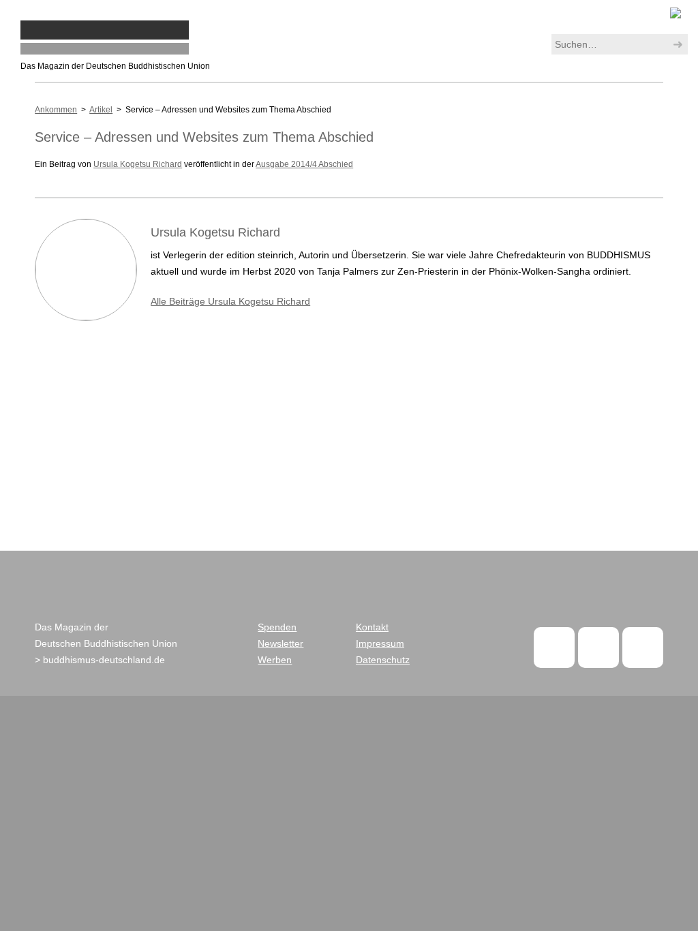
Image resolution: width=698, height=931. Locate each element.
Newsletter (280, 643)
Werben (275, 659)
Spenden (277, 627)
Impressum (380, 643)
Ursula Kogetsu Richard (137, 164)
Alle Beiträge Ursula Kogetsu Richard (230, 301)
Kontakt (372, 627)
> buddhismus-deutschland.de (100, 659)
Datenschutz (383, 659)
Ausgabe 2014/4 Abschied (304, 164)
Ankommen (56, 110)
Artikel (100, 110)
